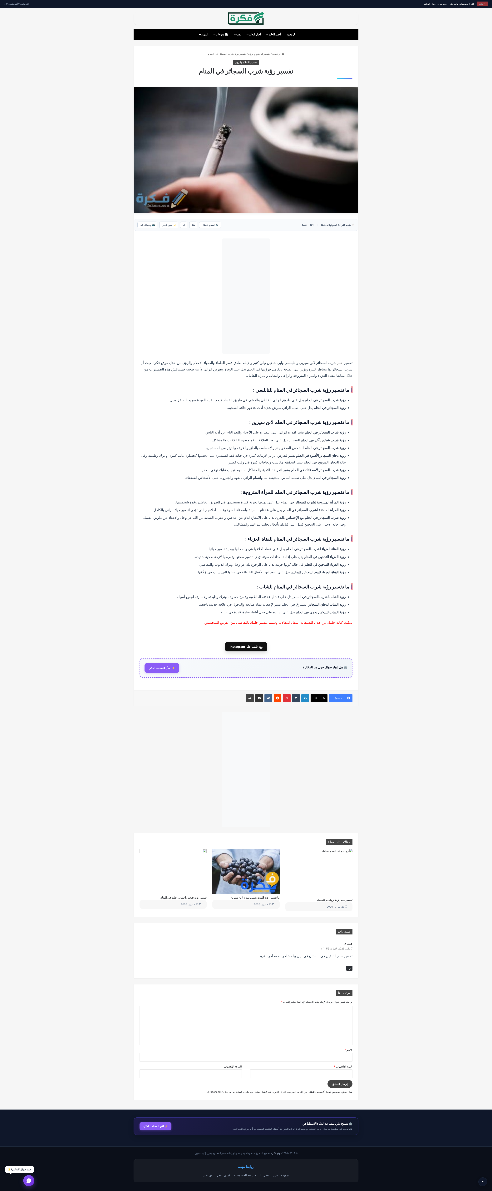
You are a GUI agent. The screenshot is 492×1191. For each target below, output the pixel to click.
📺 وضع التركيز (147, 225)
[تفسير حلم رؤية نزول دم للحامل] (318, 872)
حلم (340, 362)
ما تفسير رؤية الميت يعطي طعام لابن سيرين (255, 897)
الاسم (348, 1050)
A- (184, 225)
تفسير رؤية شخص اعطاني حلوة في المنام (183, 897)
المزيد (204, 34)
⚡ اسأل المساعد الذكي (162, 667)
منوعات (220, 34)
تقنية (238, 34)
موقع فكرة (276, 1153)
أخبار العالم (275, 34)
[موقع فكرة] (246, 18)
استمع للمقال (210, 225)
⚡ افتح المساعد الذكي (155, 1126)
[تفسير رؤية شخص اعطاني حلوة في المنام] (173, 871)
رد (349, 968)
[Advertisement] (246, 296)
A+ (193, 225)
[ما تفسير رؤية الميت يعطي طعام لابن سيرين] (245, 871)
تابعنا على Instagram (246, 647)
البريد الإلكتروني (343, 1066)
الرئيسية (291, 34)
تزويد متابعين (281, 1175)
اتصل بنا (264, 1175)
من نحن (208, 1175)
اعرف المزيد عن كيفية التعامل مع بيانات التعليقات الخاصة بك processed (247, 1091)
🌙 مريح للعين (169, 225)
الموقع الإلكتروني (233, 1066)
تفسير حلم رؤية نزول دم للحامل (334, 899)
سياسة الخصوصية (245, 1175)
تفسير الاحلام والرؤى (259, 53)
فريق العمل (223, 1175)
